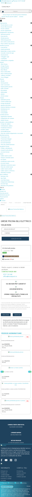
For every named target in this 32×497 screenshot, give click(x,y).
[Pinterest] (11, 460)
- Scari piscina (3, 47)
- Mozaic (2, 81)
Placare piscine (9, 16)
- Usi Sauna (3, 159)
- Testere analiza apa (5, 101)
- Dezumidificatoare (5, 131)
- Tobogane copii (4, 56)
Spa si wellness (4, 174)
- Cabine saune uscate (6, 156)
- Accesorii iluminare (5, 142)
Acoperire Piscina (4, 146)
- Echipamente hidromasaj (7, 182)
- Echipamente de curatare (7, 118)
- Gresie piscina (4, 83)
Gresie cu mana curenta (7, 371)
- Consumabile (4, 112)
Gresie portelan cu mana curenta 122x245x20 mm (13, 389)
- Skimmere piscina (5, 34)
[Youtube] (6, 460)
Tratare (2, 98)
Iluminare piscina (4, 135)
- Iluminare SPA (4, 176)
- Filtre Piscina (3, 64)
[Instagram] (16, 460)
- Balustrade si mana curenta (7, 51)
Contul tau (20, 471)
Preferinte (11, 483)
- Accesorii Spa (4, 183)
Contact (21, 16)
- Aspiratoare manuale (6, 116)
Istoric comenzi (21, 473)
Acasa (4, 14)
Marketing (24, 483)
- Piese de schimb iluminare (7, 144)
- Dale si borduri (4, 88)
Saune (1, 154)
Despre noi (9, 14)
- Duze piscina (3, 36)
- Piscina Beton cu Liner (6, 25)
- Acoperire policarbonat (6, 150)
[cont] (1, 8)
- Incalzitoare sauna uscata (7, 161)
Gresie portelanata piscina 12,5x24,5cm (10, 404)
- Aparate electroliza (5, 105)
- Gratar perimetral (5, 49)
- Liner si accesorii (5, 85)
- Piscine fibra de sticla (6, 27)
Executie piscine (17, 14)
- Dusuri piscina (4, 55)
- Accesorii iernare (5, 152)
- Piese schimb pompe (6, 73)
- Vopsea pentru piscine (6, 86)
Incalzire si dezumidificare (7, 122)
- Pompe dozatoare (5, 103)
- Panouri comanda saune (7, 157)
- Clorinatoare (3, 111)
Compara (7, 233)
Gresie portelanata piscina (7, 340)
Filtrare (2, 62)
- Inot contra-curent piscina (7, 42)
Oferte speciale (21, 476)
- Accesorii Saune (4, 163)
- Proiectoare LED (5, 137)
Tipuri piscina (3, 23)
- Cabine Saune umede (6, 169)
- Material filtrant (4, 68)
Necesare (5, 483)
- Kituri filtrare (3, 70)
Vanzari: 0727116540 (19, 1)
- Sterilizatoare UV (5, 109)
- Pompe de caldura (5, 124)
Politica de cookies (6, 476)
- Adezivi (2, 94)
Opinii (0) (17, 315)
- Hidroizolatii (3, 92)
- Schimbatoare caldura (6, 126)
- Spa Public (3, 178)
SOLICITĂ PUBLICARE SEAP (11, 256)
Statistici (18, 483)
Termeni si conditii (6, 478)
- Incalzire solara (4, 129)
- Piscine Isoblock (4, 28)
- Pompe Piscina (4, 66)
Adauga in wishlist (9, 229)
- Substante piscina (5, 99)
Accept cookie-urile (7, 486)
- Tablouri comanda (5, 75)
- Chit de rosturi (4, 96)
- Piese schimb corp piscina (7, 43)
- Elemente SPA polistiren (6, 185)
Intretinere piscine (4, 195)
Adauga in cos (16, 239)
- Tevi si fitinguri (4, 77)
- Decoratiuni (3, 90)
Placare (2, 79)
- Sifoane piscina (4, 38)
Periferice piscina (4, 45)
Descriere (6, 315)
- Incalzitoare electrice (6, 127)
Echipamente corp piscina (7, 32)
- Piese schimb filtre (5, 71)
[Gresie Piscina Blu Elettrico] (16, 210)
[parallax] (3, 445)
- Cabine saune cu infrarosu (7, 170)
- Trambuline (3, 58)
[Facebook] (1, 460)
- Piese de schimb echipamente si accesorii (11, 133)
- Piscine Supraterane (5, 30)
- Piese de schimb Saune (6, 167)
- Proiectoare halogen (6, 139)
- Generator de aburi (5, 172)
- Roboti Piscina (4, 120)
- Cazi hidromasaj (4, 180)
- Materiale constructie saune (8, 165)
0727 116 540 (7, 274)
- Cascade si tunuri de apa (7, 53)
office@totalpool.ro (6, 1)
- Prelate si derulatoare (6, 148)
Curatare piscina (4, 114)
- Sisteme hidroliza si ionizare (7, 107)
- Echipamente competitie (7, 60)
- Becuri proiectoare (5, 141)
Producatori (20, 475)
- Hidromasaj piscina (5, 40)
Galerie (15, 16)
